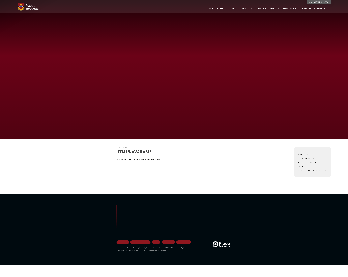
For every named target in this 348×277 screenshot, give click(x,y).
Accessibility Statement (140, 242)
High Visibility (123, 242)
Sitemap (156, 242)
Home (118, 147)
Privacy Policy (169, 242)
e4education (155, 254)
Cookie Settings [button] (183, 242)
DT (130, 147)
